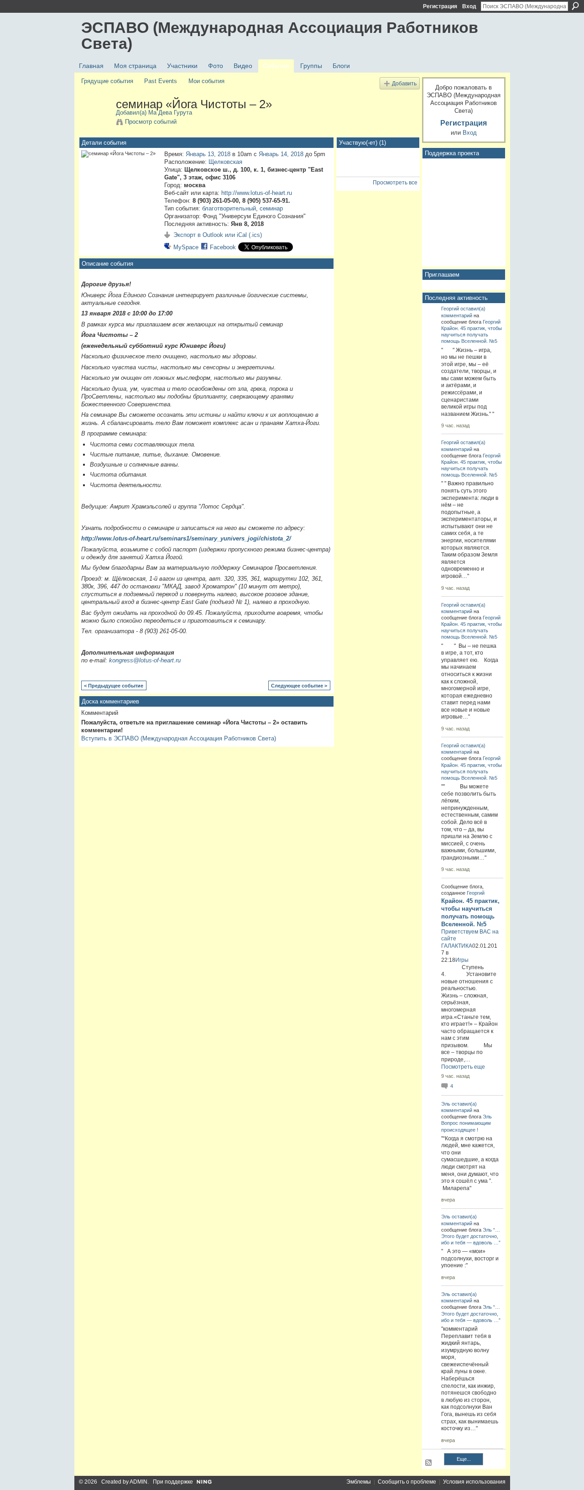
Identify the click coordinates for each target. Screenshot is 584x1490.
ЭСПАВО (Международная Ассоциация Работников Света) (279, 35)
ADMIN (138, 1482)
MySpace (185, 247)
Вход (469, 6)
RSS (429, 1463)
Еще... (464, 1459)
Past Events (160, 81)
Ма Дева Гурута (170, 112)
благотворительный (229, 208)
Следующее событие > (299, 685)
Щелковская (225, 161)
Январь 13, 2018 (208, 154)
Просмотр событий (151, 121)
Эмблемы (358, 1482)
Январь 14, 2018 (281, 154)
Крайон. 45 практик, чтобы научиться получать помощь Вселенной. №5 (471, 334)
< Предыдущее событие (113, 685)
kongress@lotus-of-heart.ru (145, 660)
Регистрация (440, 6)
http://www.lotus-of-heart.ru (256, 192)
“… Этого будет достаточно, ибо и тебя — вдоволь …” (471, 1236)
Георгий (450, 308)
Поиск (575, 6)
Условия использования (474, 1482)
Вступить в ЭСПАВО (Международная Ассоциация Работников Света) (178, 738)
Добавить (404, 83)
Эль (445, 1104)
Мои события (206, 81)
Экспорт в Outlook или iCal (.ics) (217, 234)
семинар (271, 208)
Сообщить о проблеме (407, 1482)
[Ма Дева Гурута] (95, 123)
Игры (462, 960)
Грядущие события (107, 81)
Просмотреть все (395, 182)
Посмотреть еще (463, 1067)
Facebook (223, 247)
